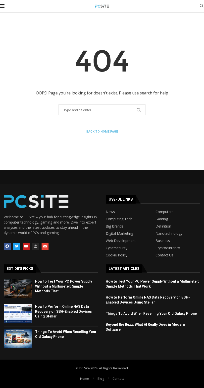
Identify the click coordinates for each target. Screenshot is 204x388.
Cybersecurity (116, 248)
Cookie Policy (116, 255)
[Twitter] (16, 246)
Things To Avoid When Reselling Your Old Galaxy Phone (151, 313)
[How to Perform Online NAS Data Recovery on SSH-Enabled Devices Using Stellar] (18, 313)
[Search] (201, 6)
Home (84, 378)
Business (162, 240)
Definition (163, 226)
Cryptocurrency (167, 248)
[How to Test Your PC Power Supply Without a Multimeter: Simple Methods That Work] (18, 288)
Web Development (121, 240)
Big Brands (114, 226)
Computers (164, 212)
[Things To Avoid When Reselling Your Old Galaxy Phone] (18, 338)
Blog (101, 378)
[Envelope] (45, 246)
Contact (118, 378)
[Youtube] (26, 246)
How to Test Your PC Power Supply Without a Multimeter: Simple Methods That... (63, 286)
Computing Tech (119, 219)
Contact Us (164, 255)
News (110, 212)
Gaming (161, 219)
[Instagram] (35, 246)
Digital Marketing (119, 233)
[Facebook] (7, 246)
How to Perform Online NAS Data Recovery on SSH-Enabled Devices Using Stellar (63, 311)
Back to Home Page (102, 131)
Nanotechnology (168, 233)
